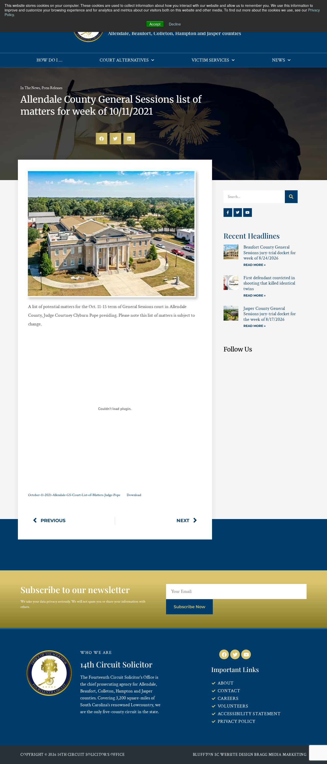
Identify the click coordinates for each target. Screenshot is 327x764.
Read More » (254, 265)
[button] (101, 138)
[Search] (291, 196)
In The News (30, 88)
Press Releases (52, 88)
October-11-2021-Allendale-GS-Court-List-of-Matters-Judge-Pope (74, 494)
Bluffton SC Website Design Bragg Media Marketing (250, 754)
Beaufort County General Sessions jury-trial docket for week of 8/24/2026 (269, 252)
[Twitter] (237, 212)
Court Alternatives (124, 60)
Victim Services (210, 60)
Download (134, 494)
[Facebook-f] (228, 212)
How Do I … (49, 60)
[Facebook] (224, 654)
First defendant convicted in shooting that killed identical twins (269, 283)
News (278, 60)
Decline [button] (175, 24)
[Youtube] (247, 212)
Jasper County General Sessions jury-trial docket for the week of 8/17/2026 (269, 313)
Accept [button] (154, 24)
